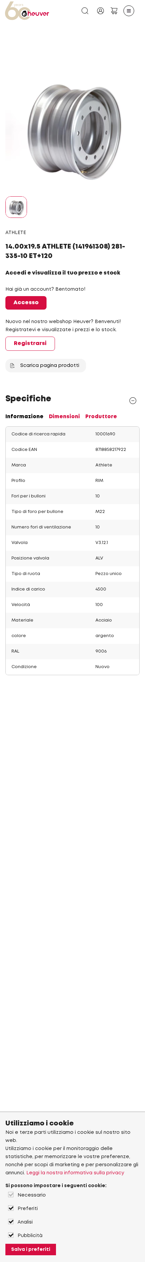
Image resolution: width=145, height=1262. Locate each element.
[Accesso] (100, 11)
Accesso (25, 302)
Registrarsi (30, 343)
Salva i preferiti (30, 1249)
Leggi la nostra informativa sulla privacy (75, 1173)
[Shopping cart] (114, 11)
